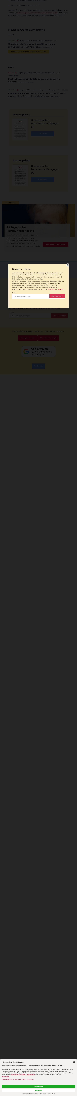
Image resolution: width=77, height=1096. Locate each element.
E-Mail (14, 293)
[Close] (68, 265)
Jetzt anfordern (57, 296)
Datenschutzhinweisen (56, 289)
